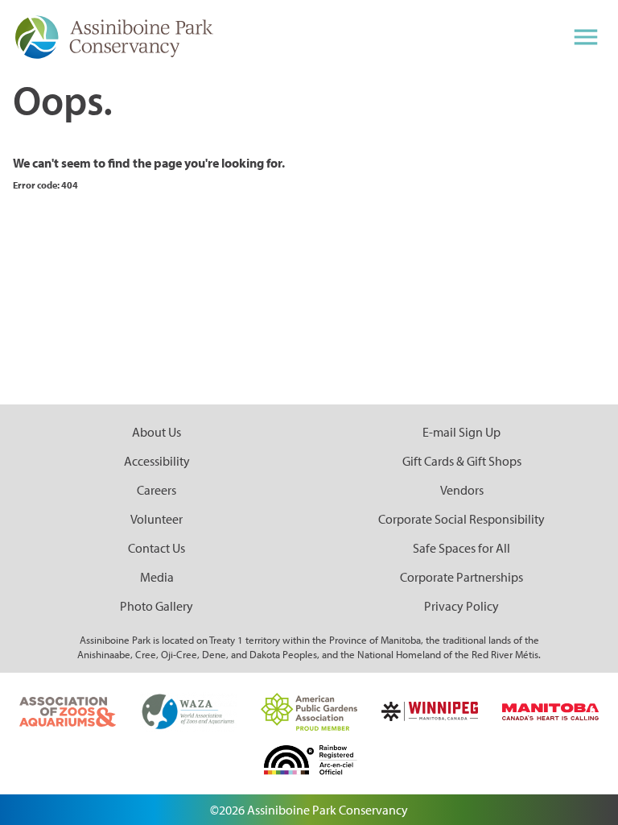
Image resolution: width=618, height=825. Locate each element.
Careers (156, 490)
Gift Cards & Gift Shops (461, 461)
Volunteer (156, 519)
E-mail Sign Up (461, 432)
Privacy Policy (461, 606)
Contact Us (156, 548)
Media (157, 577)
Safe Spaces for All (461, 548)
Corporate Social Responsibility (461, 519)
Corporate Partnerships (461, 577)
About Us (156, 432)
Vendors (462, 490)
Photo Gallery (156, 606)
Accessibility (157, 461)
